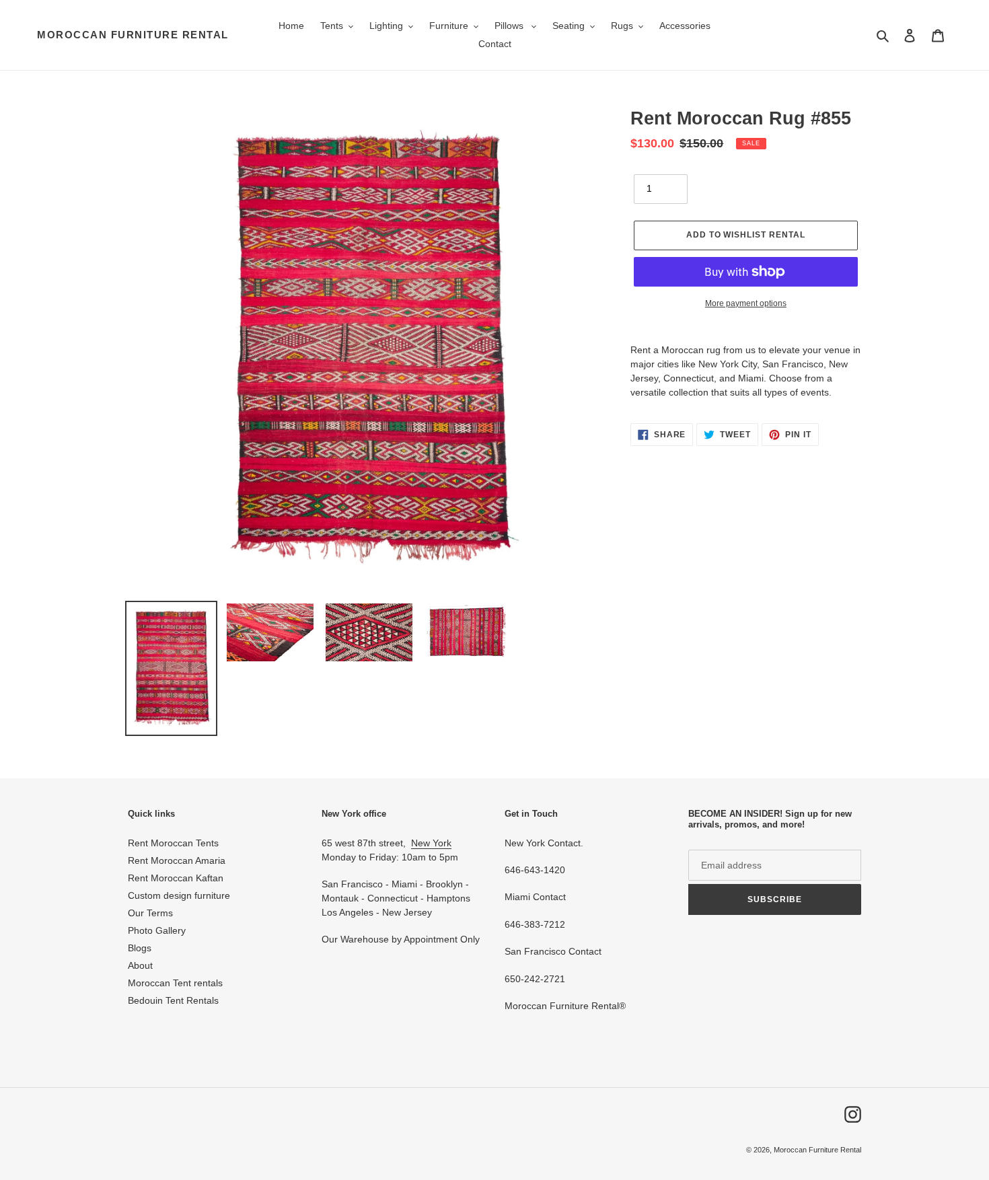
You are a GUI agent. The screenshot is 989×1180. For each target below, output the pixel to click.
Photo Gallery (157, 930)
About (140, 965)
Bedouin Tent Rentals (173, 1000)
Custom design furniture (179, 895)
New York (431, 843)
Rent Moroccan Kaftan (175, 878)
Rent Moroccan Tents (173, 843)
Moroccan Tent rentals (175, 983)
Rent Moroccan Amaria (176, 860)
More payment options (745, 303)
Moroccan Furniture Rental (133, 34)
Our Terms (150, 913)
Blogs (139, 948)
